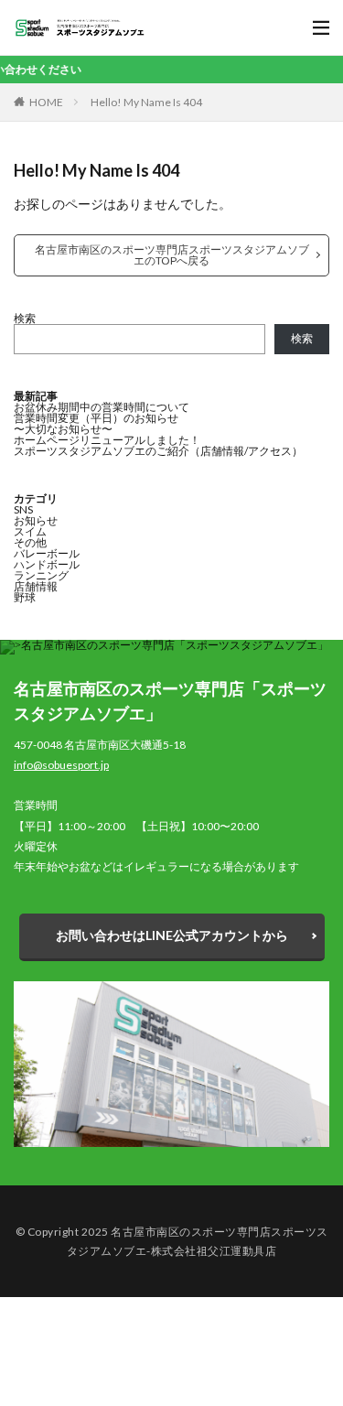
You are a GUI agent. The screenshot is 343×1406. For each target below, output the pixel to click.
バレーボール (47, 553)
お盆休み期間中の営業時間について (101, 407)
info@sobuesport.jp (61, 765)
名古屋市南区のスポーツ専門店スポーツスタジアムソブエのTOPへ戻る (172, 255)
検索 (25, 318)
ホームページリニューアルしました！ (107, 440)
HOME (46, 102)
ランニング (41, 575)
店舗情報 (36, 586)
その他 (30, 542)
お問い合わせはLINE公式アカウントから (172, 935)
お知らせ (36, 520)
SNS (23, 509)
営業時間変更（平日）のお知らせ (96, 418)
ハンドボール (47, 564)
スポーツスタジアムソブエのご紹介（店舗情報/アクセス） (158, 451)
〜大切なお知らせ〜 (63, 429)
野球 (25, 597)
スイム (30, 531)
